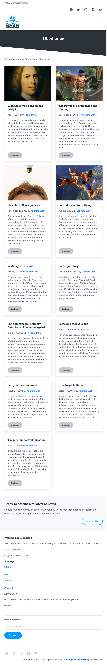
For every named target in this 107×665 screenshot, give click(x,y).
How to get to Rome (71, 385)
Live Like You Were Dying (75, 205)
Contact (8, 588)
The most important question (26, 440)
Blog (6, 574)
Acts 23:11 (77, 411)
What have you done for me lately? (25, 107)
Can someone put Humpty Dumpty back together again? (26, 325)
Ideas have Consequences (24, 205)
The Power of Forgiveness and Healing (78, 107)
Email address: (13, 619)
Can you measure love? (22, 385)
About (7, 580)
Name (7, 605)
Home (7, 566)
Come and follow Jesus (73, 323)
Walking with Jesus (20, 266)
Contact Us (92, 521)
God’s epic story (69, 266)
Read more (16, 155)
